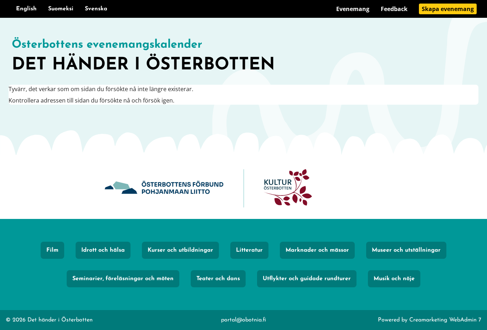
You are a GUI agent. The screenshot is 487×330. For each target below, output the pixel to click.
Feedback (394, 9)
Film (52, 250)
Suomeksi (60, 9)
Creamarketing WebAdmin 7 (445, 320)
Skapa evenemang (448, 9)
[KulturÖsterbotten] (287, 188)
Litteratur (249, 250)
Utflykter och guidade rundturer (307, 279)
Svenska (96, 9)
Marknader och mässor (317, 250)
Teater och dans (218, 279)
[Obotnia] (164, 188)
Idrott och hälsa (103, 250)
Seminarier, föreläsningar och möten (123, 279)
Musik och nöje (394, 279)
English (26, 9)
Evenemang (352, 9)
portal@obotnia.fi (243, 320)
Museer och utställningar (406, 250)
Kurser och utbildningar (180, 250)
